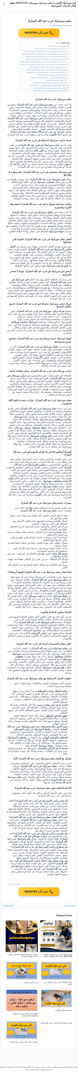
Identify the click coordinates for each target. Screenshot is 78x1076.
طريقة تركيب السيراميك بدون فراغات (23, 1042)
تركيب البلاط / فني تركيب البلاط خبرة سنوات (58, 983)
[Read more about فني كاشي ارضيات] (22, 970)
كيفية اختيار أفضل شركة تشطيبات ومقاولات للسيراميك (25, 1014)
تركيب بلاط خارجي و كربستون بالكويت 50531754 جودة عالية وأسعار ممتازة (57, 955)
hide (58, 43)
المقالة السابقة (70, 906)
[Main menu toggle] (4, 4)
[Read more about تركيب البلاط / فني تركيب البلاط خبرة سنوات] (56, 970)
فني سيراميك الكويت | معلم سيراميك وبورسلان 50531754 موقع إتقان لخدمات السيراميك (43, 4)
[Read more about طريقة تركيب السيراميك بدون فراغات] (22, 1030)
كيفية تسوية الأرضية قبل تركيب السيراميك (56, 1023)
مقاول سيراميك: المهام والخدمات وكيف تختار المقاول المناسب (23, 955)
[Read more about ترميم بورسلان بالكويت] (56, 998)
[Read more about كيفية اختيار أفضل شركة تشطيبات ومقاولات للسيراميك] (22, 1000)
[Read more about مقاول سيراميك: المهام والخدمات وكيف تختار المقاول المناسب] (22, 936)
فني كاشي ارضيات (31, 982)
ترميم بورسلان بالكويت (63, 1010)
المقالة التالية (7, 906)
